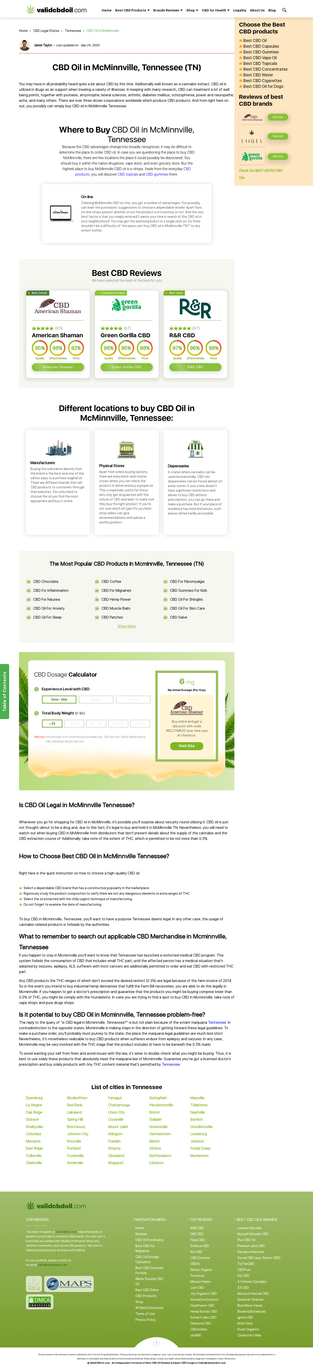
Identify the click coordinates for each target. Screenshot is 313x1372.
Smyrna (114, 1148)
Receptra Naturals (250, 1252)
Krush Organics (248, 1329)
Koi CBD (196, 1252)
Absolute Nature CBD (253, 1293)
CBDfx (195, 1264)
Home (107, 10)
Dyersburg (34, 1098)
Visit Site (187, 746)
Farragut (115, 1098)
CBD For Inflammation (51, 590)
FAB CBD (196, 1234)
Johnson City (77, 1134)
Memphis (33, 1141)
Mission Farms (200, 1281)
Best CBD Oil (255, 40)
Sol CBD (243, 1276)
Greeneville (158, 1127)
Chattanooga (119, 1105)
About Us (257, 10)
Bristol (154, 1112)
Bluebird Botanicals (251, 1311)
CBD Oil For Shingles (186, 599)
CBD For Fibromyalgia (187, 581)
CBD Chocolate (45, 581)
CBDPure (244, 1270)
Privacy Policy (145, 1320)
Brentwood (76, 1127)
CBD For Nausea (46, 599)
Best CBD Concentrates (265, 69)
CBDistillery (198, 1329)
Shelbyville (34, 1127)
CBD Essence (200, 1258)
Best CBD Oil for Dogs (263, 86)
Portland (74, 1148)
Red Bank (74, 1105)
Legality (239, 10)
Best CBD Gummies (261, 52)
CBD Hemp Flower (116, 599)
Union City (116, 1112)
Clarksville (34, 1163)
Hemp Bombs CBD (203, 1311)
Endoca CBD (199, 1246)
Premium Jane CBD (251, 1246)
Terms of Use (145, 1314)
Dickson (32, 1119)
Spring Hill (75, 1119)
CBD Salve (178, 617)
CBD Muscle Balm (116, 608)
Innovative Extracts (204, 1299)
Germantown (160, 1134)
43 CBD (243, 1287)
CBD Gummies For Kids (188, 590)
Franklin (114, 1141)
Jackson (197, 1141)
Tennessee (73, 31)
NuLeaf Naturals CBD (253, 1234)
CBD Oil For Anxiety (49, 608)
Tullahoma (198, 1105)
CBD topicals (128, 174)
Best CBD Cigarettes (262, 80)
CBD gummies (157, 174)
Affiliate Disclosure (149, 1308)
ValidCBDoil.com (66, 1232)
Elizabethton (77, 1098)
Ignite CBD (245, 1317)
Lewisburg (198, 1134)
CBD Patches (112, 617)
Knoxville (74, 1141)
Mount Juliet (118, 1127)
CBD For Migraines (116, 590)
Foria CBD (197, 1240)
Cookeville (75, 1155)
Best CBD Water (258, 75)
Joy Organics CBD (203, 1293)
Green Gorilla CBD (127, 367)
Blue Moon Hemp (249, 1305)
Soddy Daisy (200, 1148)
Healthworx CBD (202, 1305)
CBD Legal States (46, 31)
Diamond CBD (200, 1323)
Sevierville (75, 1163)
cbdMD (195, 1335)
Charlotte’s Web (249, 1335)
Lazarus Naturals (249, 1228)
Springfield (158, 1098)
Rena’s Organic (201, 1270)
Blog (272, 10)
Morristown (199, 1155)
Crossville (116, 1119)
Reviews (141, 1234)
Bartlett (196, 1119)
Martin (154, 1141)
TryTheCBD (245, 1264)
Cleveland (116, 1155)
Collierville (34, 1155)
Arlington (115, 1134)
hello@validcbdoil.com (52, 1265)
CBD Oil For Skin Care (187, 608)
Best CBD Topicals (260, 63)
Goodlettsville (201, 1127)
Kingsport (116, 1163)
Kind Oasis (245, 1323)
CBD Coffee (111, 581)
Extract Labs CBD (203, 1317)
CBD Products (145, 1296)
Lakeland (74, 1112)
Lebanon (156, 1163)
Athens (155, 1148)
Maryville (197, 1098)
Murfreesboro (160, 1155)
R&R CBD (195, 367)
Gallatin (155, 1119)
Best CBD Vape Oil (260, 57)
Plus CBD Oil (246, 1240)
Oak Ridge (34, 1112)
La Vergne (34, 1105)
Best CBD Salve (146, 1290)
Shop (139, 1302)
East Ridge (34, 1148)
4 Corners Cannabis (251, 1281)
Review (278, 117)
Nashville (197, 1112)
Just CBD (197, 1287)
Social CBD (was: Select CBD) (258, 1258)
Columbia (33, 1134)
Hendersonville (161, 1105)
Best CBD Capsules (261, 46)
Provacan (197, 1276)
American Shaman (58, 367)
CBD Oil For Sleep (47, 617)
